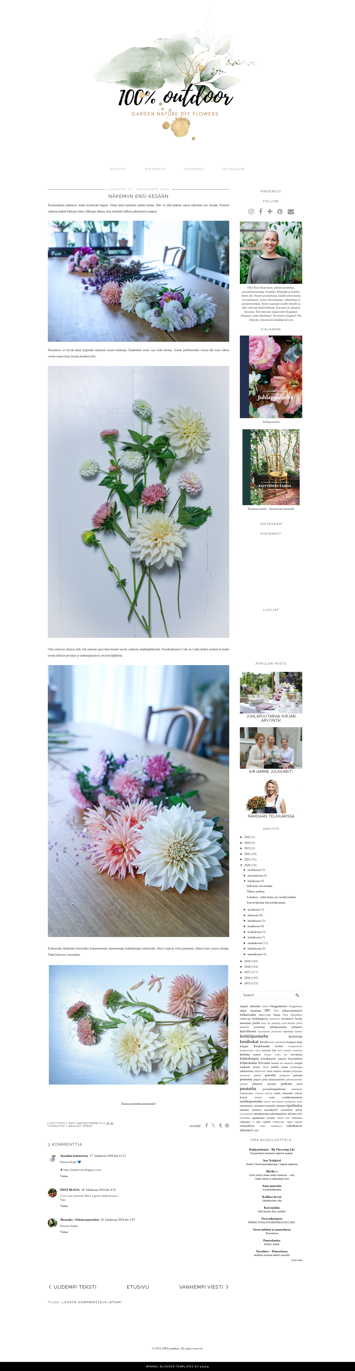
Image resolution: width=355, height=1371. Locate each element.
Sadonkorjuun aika (272, 1200)
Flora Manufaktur (292, 1015)
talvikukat (245, 1118)
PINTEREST (155, 169)
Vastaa (64, 1176)
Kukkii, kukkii (272, 1244)
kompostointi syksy (250, 1050)
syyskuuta (254, 909)
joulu (256, 1023)
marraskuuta (255, 875)
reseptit (258, 1097)
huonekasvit (287, 1018)
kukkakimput (249, 1058)
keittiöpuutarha (254, 1036)
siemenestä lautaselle (264, 1105)
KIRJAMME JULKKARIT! (271, 772)
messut (256, 1067)
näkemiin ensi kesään (259, 885)
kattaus (298, 1031)
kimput (291, 1042)
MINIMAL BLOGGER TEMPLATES (170, 1366)
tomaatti (271, 1117)
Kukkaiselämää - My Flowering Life (272, 1149)
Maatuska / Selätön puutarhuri (79, 1219)
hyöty (298, 1018)
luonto (275, 1063)
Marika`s (272, 1171)
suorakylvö (271, 1109)
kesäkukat (249, 1041)
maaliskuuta (255, 943)
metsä (265, 1067)
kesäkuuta (254, 926)
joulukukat (259, 1027)
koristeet (266, 1050)
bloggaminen (295, 1006)
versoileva (247, 1126)
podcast (286, 1084)
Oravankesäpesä (271, 1218)
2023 (247, 848)
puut (299, 1083)
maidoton (289, 1063)
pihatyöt (257, 1083)
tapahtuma (258, 1117)
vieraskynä (276, 1126)
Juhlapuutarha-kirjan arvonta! (271, 718)
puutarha (248, 1088)
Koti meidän (272, 1207)
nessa (284, 1066)
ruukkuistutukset (292, 1097)
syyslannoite (246, 1114)
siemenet (280, 1105)
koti (274, 1050)
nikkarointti (260, 1071)
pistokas (271, 1083)
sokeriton (256, 1109)
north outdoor (274, 1071)
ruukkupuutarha (251, 1101)
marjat (298, 1063)
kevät (264, 1042)
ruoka (272, 1097)
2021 (247, 859)
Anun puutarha (271, 1185)
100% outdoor (170, 1348)
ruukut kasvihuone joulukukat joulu (283, 1101)
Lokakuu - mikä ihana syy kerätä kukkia (271, 897)
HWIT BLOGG (70, 1189)
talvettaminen (279, 1113)
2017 (247, 972)
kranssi (257, 1054)
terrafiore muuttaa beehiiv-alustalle (272, 1255)
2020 (247, 865)
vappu (289, 1122)
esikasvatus (248, 1014)
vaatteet (267, 1121)
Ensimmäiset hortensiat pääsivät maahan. (272, 1153)
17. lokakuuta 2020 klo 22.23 (108, 1155)
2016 (247, 977)
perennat (246, 1079)
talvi (300, 1113)
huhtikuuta (254, 937)
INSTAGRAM (233, 169)
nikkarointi (246, 1071)
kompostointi (295, 1046)
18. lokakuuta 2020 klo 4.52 (98, 1189)
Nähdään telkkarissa (271, 816)
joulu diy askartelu (271, 1023)
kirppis (244, 1046)
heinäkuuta (254, 920)
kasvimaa (288, 1031)
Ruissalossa (272, 1233)
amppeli (244, 1006)
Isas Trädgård (272, 1160)
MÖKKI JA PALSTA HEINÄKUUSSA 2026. (271, 1222)
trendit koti (283, 1118)
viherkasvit (294, 1126)
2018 (247, 966)
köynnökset (295, 1058)
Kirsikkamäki (262, 1046)
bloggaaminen (278, 1006)
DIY (267, 1010)
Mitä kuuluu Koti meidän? (272, 1211)
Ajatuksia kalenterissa (74, 1155)
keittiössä (295, 1036)
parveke (270, 1075)
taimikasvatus (262, 1113)
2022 (247, 853)
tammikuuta (255, 954)
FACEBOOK (194, 169)
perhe (265, 1079)
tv (254, 1122)
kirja (299, 1042)
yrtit (256, 1130)
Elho (276, 1010)
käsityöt (282, 1058)
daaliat (74, 1126)
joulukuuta (254, 869)
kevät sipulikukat (278, 1042)
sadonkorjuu (246, 1105)
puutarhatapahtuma (274, 1089)
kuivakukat (296, 1054)
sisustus (244, 1109)
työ (258, 1121)
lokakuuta (254, 880)
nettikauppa (296, 1067)
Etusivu (118, 169)
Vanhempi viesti (201, 1287)
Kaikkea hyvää (271, 1196)
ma (281, 1063)
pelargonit (285, 1075)
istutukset (245, 1023)
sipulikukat (294, 1105)
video (262, 1126)
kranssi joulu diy (275, 1054)
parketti (257, 1075)
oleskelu (286, 1071)
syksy (87, 1126)
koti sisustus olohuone (290, 1050)
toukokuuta (254, 931)
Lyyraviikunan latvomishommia (266, 902)
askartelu (255, 1006)
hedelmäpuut (260, 1018)
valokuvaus (278, 1122)
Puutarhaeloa (271, 1240)
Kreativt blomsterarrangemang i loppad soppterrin (272, 1164)
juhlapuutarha (278, 1026)
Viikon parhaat (256, 891)
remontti (287, 1093)
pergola (257, 1079)
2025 (247, 837)
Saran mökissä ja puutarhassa (272, 1229)
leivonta (264, 1063)
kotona (245, 1054)
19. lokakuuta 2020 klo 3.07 (118, 1219)
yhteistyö (246, 1130)
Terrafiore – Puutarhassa (272, 1251)
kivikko (279, 1046)
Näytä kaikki (296, 1260)
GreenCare (245, 1018)
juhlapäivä (297, 1027)
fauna (276, 1014)
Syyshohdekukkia (272, 1189)
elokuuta (253, 915)
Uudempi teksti (75, 1287)
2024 (247, 842)
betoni (265, 1006)
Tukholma (297, 1117)
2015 (247, 983)
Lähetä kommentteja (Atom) (92, 1302)
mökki (275, 1066)
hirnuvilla (274, 1019)
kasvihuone (248, 1031)
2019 (247, 961)
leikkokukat (248, 1063)
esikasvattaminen (292, 1010)
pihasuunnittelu (277, 1079)
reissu (277, 1093)
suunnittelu (287, 1109)
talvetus (292, 1113)
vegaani (298, 1122)
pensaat (297, 1075)
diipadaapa (255, 1010)
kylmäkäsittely (268, 1058)
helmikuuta (254, 948)
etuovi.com (265, 1014)
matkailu (245, 1066)
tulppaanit (245, 1121)
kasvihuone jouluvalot (270, 1031)
